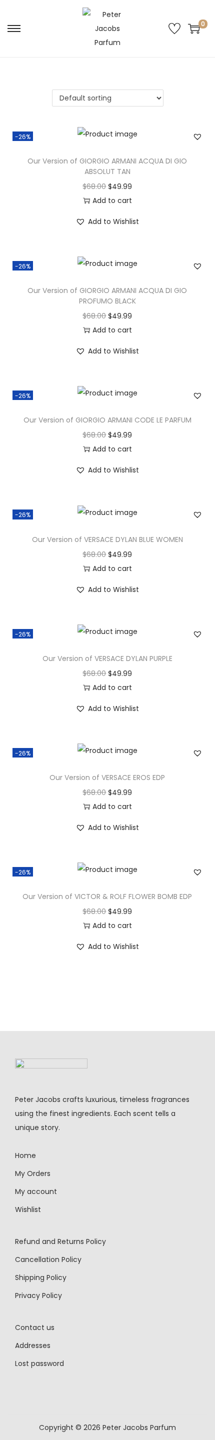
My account (36, 1191)
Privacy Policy (38, 1295)
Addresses (32, 1345)
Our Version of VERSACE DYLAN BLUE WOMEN (107, 539)
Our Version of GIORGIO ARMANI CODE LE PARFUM (108, 420)
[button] (198, 136)
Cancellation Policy (48, 1259)
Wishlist (28, 1209)
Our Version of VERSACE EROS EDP (107, 777)
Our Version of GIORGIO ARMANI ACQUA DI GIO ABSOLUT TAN (107, 166)
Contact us (34, 1327)
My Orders (32, 1173)
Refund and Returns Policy (60, 1241)
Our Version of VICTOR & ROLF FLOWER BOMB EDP (107, 897)
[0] (194, 28)
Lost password (39, 1363)
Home (25, 1155)
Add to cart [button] (112, 201)
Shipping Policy (40, 1277)
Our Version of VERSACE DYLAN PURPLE (107, 659)
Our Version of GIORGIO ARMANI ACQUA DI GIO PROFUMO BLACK (107, 296)
